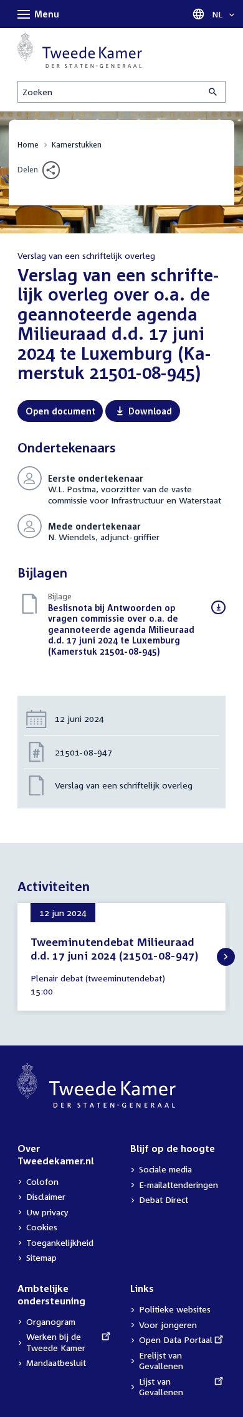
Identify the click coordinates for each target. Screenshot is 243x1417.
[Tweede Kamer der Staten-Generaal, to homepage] (79, 50)
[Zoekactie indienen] (213, 92)
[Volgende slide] (226, 957)
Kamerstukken (77, 144)
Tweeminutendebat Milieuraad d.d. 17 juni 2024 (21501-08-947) (114, 948)
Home (28, 144)
